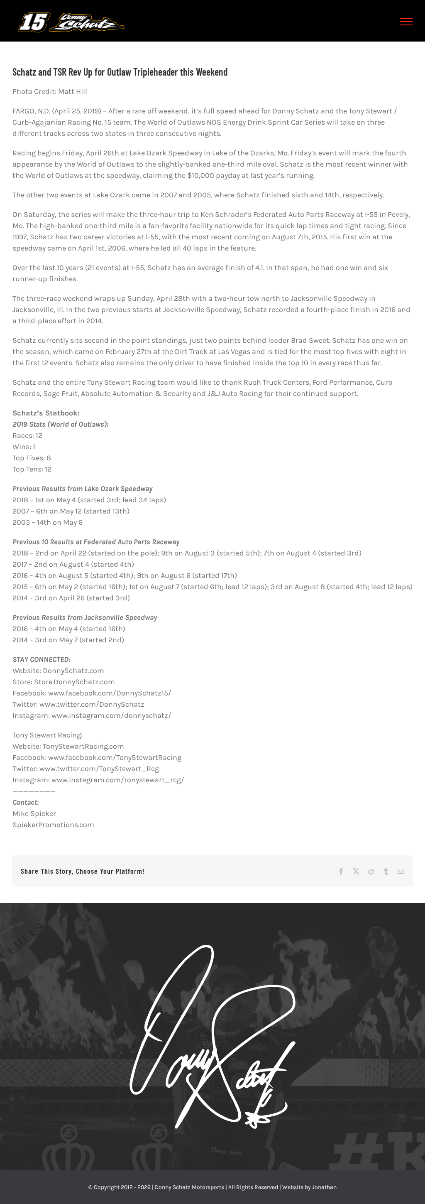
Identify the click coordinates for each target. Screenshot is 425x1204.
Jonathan (324, 1187)
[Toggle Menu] (406, 21)
